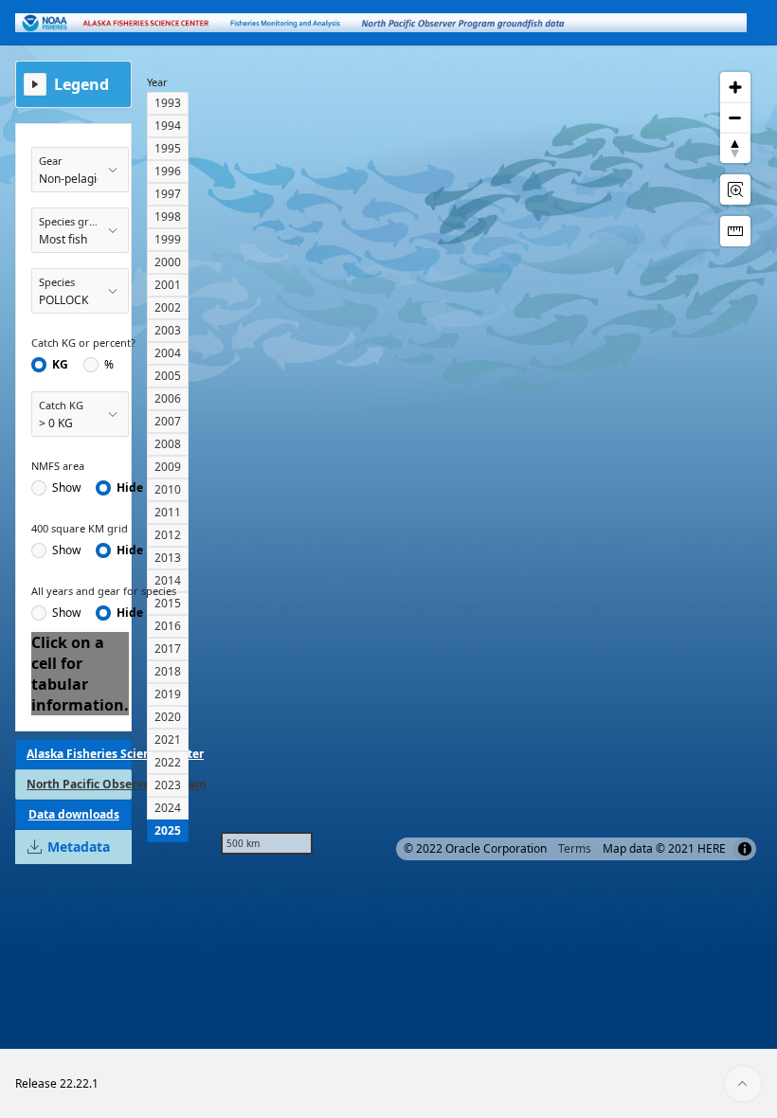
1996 (167, 171)
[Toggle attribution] (744, 849)
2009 (167, 467)
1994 (167, 125)
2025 (167, 830)
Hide (130, 488)
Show (66, 488)
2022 (167, 762)
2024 (167, 808)
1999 (167, 239)
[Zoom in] (735, 87)
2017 (167, 648)
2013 (167, 558)
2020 (167, 717)
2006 (167, 398)
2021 (167, 739)
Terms (574, 848)
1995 (167, 148)
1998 (167, 216)
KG (60, 364)
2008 (167, 444)
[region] (485, 463)
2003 (167, 330)
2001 (167, 285)
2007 (167, 421)
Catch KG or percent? (83, 342)
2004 (167, 353)
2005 (167, 376)
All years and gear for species (103, 591)
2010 (167, 489)
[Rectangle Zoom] (735, 189)
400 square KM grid (79, 528)
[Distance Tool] (735, 231)
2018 (167, 671)
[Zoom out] (735, 117)
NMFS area (57, 466)
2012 (167, 535)
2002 (167, 307)
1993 (167, 103)
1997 (167, 194)
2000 (167, 262)
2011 (167, 512)
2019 (167, 694)
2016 (167, 626)
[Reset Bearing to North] (735, 148)
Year (157, 82)
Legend (81, 84)
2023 (167, 785)
